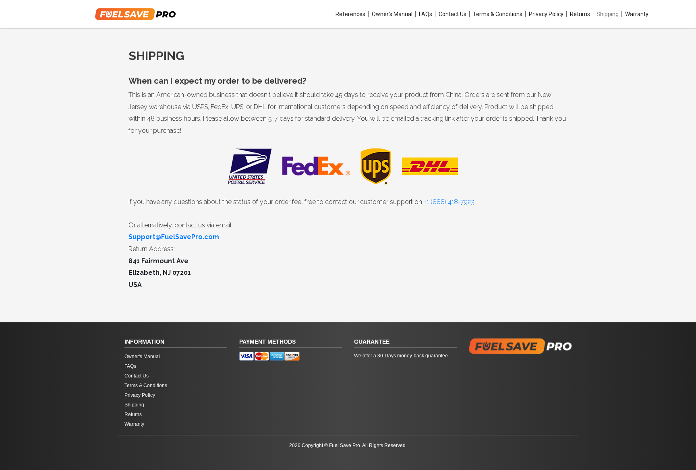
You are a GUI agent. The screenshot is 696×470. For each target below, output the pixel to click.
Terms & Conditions (497, 14)
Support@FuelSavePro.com (173, 237)
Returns (580, 14)
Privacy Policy (546, 14)
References (350, 14)
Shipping (608, 14)
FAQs (425, 14)
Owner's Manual (392, 14)
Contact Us (452, 14)
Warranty (636, 14)
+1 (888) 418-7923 (449, 202)
